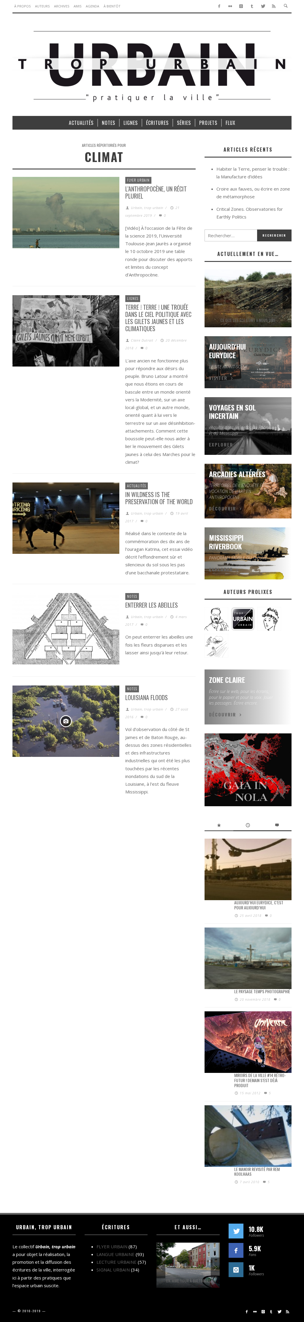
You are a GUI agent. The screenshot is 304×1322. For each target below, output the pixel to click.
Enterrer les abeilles (151, 605)
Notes (132, 596)
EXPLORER (221, 444)
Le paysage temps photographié (262, 991)
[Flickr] (230, 6)
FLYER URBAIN (138, 180)
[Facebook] (219, 6)
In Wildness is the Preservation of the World (159, 498)
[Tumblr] (251, 6)
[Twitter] (262, 6)
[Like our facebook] (236, 1250)
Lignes (132, 298)
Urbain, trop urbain (147, 207)
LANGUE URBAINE (115, 1254)
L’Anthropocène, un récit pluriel (156, 192)
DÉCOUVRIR (222, 508)
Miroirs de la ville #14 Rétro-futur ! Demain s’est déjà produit (260, 1080)
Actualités (136, 485)
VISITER (218, 378)
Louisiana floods (146, 697)
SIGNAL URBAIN (113, 1270)
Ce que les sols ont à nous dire (248, 320)
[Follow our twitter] (236, 1231)
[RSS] (273, 6)
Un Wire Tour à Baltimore (188, 1280)
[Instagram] (241, 6)
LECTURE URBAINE (116, 1262)
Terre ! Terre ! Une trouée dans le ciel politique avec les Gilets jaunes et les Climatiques (158, 318)
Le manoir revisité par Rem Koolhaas (257, 1171)
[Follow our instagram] (236, 1269)
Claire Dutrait (142, 340)
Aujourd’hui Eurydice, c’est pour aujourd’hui (258, 905)
